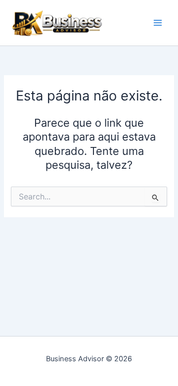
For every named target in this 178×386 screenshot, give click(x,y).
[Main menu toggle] (157, 22)
